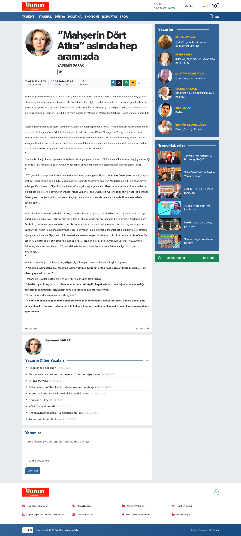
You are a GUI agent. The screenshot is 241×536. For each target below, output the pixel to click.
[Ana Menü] (216, 16)
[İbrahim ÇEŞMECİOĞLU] (165, 127)
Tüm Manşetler (85, 514)
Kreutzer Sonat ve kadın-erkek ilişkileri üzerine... (60, 393)
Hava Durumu (84, 506)
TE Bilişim (214, 530)
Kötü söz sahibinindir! (43, 406)
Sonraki (141, 328)
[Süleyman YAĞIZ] (165, 93)
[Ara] (212, 16)
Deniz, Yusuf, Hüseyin (189, 129)
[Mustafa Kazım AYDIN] (165, 75)
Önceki (32, 328)
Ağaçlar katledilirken (43, 367)
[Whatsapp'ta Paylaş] (126, 83)
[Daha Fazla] (133, 83)
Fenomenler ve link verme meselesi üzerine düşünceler (65, 374)
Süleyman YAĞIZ (186, 89)
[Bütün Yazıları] (147, 360)
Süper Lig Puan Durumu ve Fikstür (45, 514)
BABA (179, 112)
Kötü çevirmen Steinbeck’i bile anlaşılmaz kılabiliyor (63, 387)
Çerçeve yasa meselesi (190, 78)
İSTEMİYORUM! (39, 380)
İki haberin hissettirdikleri (46, 419)
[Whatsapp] (216, 492)
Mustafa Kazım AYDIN (189, 73)
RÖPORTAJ (109, 16)
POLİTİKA (75, 16)
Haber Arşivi (183, 514)
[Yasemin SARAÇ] (39, 42)
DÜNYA (60, 16)
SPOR (124, 16)
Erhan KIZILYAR (185, 37)
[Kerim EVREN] (165, 58)
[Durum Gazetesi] (35, 6)
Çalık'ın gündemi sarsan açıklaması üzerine (191, 44)
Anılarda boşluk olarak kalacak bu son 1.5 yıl (57, 413)
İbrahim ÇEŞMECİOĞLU (190, 125)
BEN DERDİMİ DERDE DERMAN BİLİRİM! (194, 95)
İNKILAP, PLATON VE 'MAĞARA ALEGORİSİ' (195, 61)
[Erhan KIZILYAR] (165, 41)
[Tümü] (214, 29)
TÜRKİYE (28, 16)
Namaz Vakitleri (135, 506)
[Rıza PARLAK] (165, 110)
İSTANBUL (45, 16)
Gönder (33, 470)
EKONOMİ (92, 16)
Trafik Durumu (184, 506)
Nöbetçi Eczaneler (37, 506)
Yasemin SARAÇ (70, 65)
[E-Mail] (60, 72)
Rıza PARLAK (183, 108)
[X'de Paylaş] (119, 83)
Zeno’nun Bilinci (39, 400)
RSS (29, 530)
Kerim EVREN (183, 54)
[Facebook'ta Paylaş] (113, 83)
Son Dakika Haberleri (138, 514)
